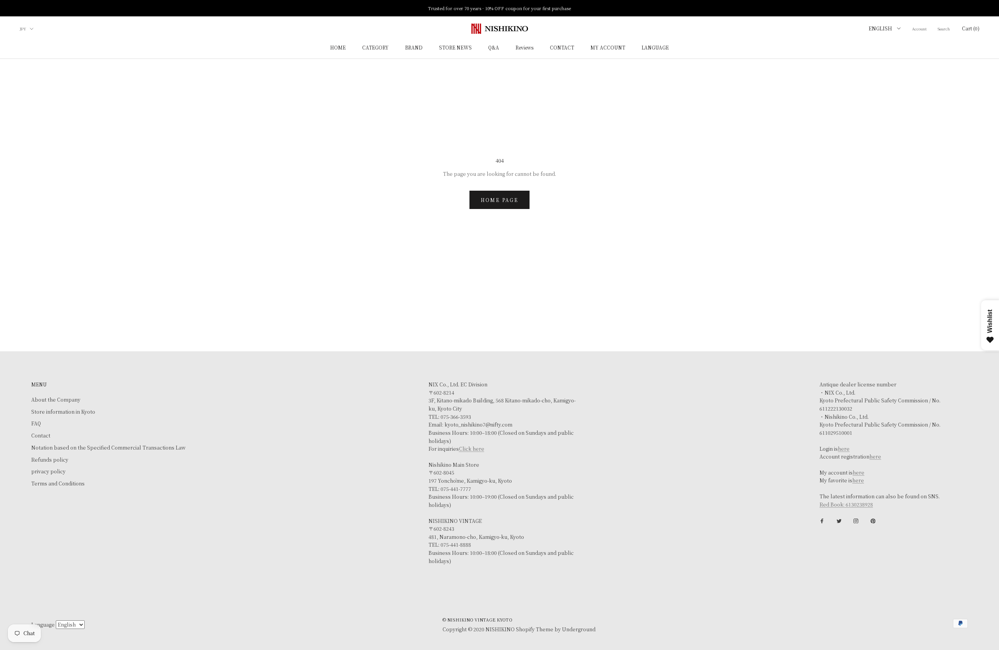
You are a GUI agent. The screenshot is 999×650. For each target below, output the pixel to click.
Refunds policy (49, 459)
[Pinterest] (873, 520)
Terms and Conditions (58, 483)
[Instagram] (856, 520)
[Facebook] (822, 520)
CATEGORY (375, 47)
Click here (471, 448)
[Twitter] (839, 520)
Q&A (493, 47)
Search (944, 29)
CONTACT (562, 47)
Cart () (970, 28)
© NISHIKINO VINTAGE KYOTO (477, 619)
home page (500, 200)
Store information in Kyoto (63, 411)
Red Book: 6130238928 (846, 504)
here (844, 448)
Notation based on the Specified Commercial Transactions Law (108, 447)
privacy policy (48, 471)
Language (43, 624)
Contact (40, 435)
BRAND (414, 47)
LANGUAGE (655, 47)
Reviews (524, 47)
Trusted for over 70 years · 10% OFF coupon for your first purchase (499, 8)
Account (919, 29)
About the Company (55, 399)
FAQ (36, 423)
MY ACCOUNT (607, 47)
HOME (338, 47)
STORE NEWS (455, 47)
